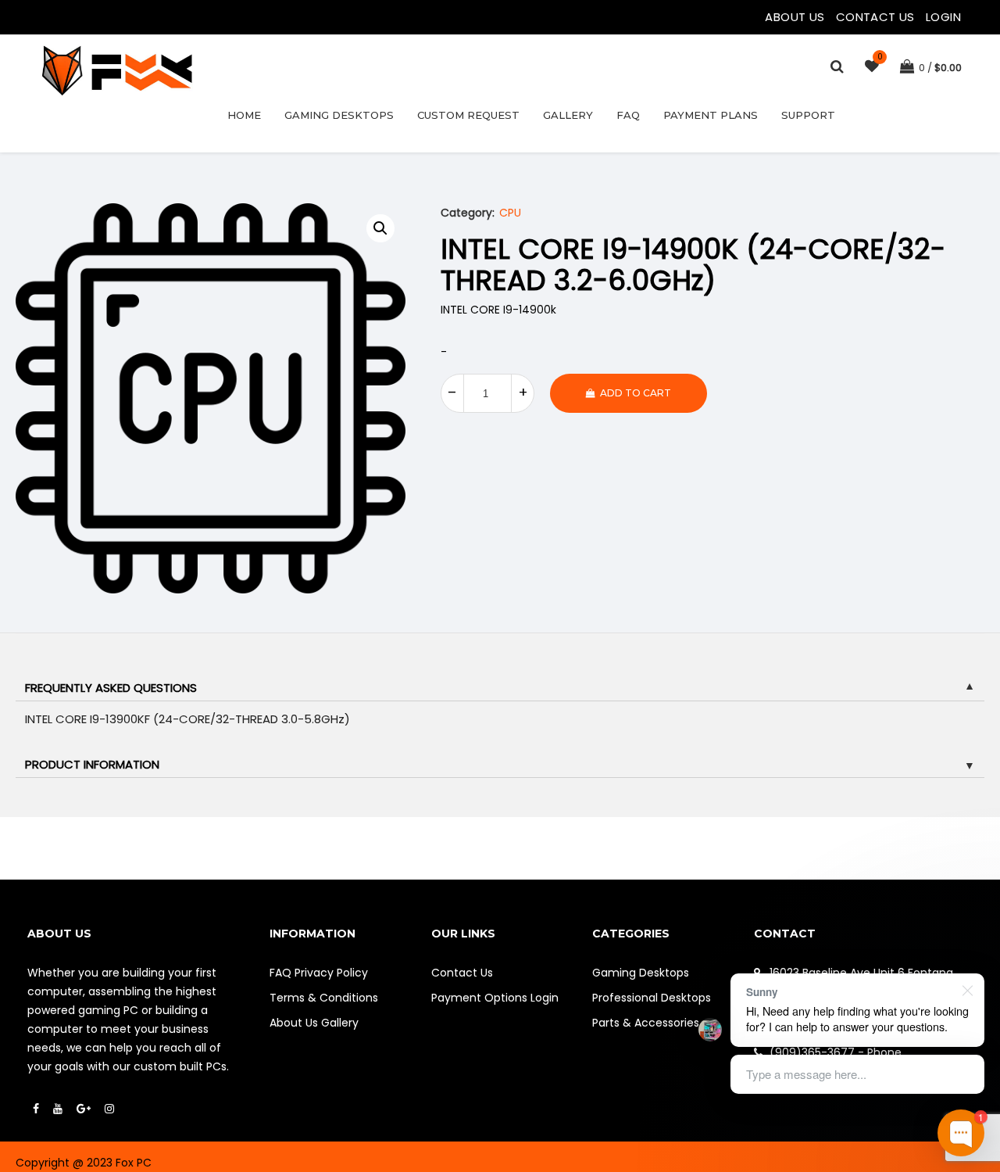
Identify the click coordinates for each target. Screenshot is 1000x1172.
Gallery (568, 115)
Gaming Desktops (339, 115)
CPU (510, 212)
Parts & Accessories (645, 1022)
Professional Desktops (651, 997)
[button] (380, 228)
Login (943, 17)
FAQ (628, 115)
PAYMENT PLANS (710, 115)
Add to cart (635, 393)
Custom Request (468, 115)
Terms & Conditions (324, 997)
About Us (796, 17)
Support (808, 115)
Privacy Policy (331, 972)
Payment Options (479, 997)
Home (244, 115)
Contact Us (877, 17)
